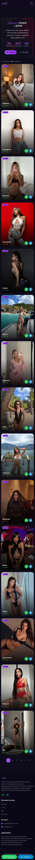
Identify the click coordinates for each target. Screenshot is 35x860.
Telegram (12, 52)
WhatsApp (25, 52)
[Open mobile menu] (31, 3)
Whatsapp (10, 857)
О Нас (3, 807)
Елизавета (7, 242)
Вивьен (6, 196)
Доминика (7, 658)
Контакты (4, 814)
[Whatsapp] (26, 104)
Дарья (5, 334)
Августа (6, 704)
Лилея (5, 288)
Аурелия (6, 380)
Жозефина (7, 149)
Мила (5, 565)
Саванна (6, 473)
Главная (4, 804)
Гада (4, 427)
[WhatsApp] (3, 795)
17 (30, 760)
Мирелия (6, 519)
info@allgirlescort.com (11, 823)
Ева (4, 750)
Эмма (5, 611)
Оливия (6, 103)
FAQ (2, 811)
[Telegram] (30, 104)
